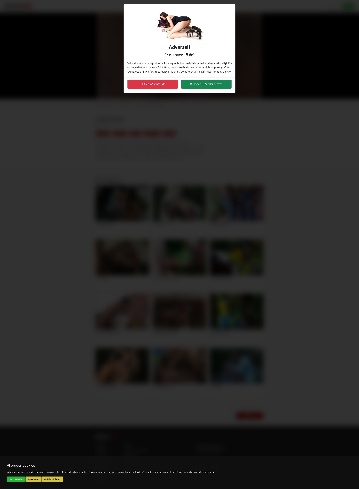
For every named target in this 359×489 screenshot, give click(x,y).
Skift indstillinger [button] (52, 479)
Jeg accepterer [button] (16, 479)
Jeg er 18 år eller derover (206, 84)
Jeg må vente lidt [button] (153, 84)
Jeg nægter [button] (33, 479)
